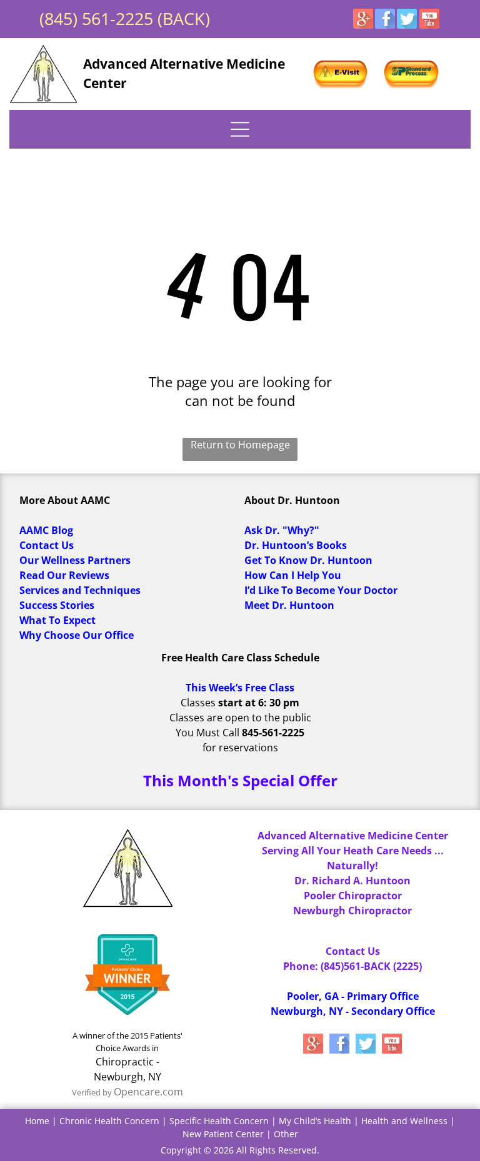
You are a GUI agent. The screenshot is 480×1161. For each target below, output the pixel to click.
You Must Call (207, 732)
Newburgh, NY (127, 1077)
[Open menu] (240, 129)
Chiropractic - (127, 1062)
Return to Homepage (240, 445)
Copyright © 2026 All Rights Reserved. (240, 1150)
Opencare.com (148, 1092)
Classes (198, 702)
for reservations (240, 747)
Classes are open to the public (240, 717)
